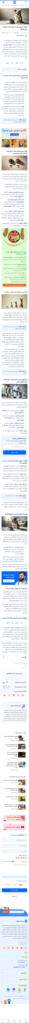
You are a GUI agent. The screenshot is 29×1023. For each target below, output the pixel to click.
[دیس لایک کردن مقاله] (3, 682)
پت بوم (26, 5)
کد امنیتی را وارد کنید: (21, 881)
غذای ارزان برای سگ (14, 120)
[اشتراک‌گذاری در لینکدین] (4, 695)
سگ (23, 5)
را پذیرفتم (7, 861)
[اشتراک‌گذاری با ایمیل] (23, 695)
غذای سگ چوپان (14, 431)
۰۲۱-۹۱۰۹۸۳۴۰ (21, 963)
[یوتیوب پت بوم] (12, 947)
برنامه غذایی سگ (19, 507)
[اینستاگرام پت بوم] (21, 947)
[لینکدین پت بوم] (25, 952)
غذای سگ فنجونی (14, 223)
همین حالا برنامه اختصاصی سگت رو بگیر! (14, 285)
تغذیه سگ (20, 5)
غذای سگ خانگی (11, 496)
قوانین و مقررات (9, 861)
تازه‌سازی (15, 885)
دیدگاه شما (24, 861)
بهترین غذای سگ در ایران (12, 327)
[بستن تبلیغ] (26, 127)
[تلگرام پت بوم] (25, 947)
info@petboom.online (19, 967)
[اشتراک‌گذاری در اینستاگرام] (14, 695)
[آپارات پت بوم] (8, 947)
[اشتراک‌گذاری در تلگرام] (18, 695)
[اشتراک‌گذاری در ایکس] (9, 695)
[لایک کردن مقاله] (7, 682)
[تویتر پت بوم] (4, 947)
